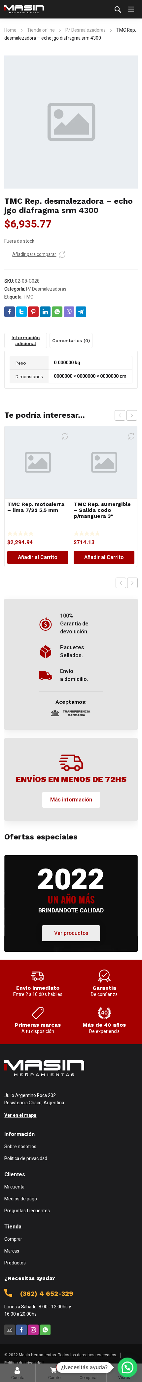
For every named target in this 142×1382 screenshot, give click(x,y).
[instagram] (33, 1330)
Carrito (54, 1372)
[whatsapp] (45, 1330)
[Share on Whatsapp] (57, 311)
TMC (28, 297)
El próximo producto (132, 583)
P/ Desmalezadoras (85, 30)
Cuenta (17, 1378)
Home (10, 30)
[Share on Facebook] (9, 311)
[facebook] (21, 1330)
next (131, 415)
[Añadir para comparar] (62, 254)
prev (120, 415)
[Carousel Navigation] (126, 415)
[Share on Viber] (69, 311)
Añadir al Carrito (37, 557)
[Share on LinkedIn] (45, 311)
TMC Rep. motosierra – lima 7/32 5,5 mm (35, 507)
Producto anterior (121, 583)
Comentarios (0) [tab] (71, 340)
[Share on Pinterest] (33, 311)
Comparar (89, 1372)
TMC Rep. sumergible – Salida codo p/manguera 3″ (102, 510)
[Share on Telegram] (81, 311)
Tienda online (41, 30)
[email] (9, 1330)
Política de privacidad (24, 1363)
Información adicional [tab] (26, 340)
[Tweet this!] (21, 311)
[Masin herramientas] (24, 9)
